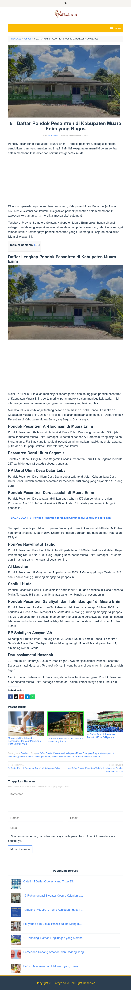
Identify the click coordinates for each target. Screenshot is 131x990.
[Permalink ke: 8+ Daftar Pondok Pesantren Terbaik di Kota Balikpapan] (105, 721)
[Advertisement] (65, 180)
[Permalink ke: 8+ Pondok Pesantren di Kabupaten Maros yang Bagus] (65, 723)
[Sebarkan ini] (10, 696)
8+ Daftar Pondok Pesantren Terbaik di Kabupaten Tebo (34, 766)
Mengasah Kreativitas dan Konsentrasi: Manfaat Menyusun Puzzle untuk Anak (24, 740)
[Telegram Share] (27, 696)
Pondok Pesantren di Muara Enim (67, 756)
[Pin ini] (21, 696)
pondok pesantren (42, 756)
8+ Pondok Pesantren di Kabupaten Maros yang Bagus (65, 740)
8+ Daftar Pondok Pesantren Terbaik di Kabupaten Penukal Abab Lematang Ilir (95, 768)
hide (36, 245)
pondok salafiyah (92, 756)
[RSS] (65, 3)
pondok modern (25, 756)
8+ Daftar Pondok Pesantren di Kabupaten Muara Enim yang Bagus (67, 753)
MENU (118, 28)
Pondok (24, 753)
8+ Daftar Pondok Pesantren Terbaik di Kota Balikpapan (101, 736)
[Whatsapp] (32, 696)
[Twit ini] (16, 696)
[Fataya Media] (65, 13)
